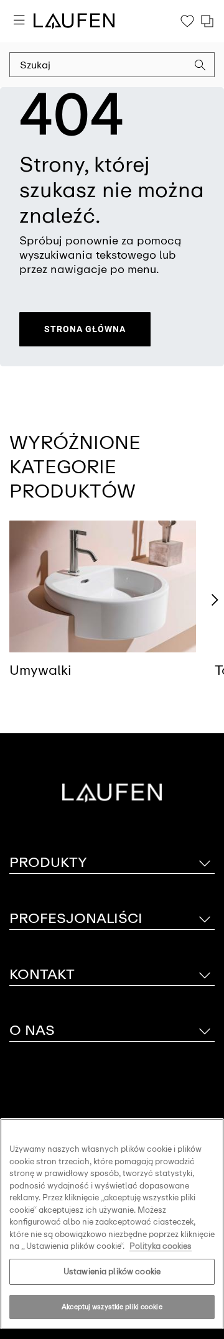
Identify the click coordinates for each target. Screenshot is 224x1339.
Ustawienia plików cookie (112, 1271)
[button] (200, 66)
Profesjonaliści (75, 918)
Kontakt (42, 974)
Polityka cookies (160, 1246)
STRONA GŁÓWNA (85, 329)
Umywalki (40, 670)
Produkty (48, 862)
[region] (112, 1223)
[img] (102, 586)
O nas (32, 1030)
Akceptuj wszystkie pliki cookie (112, 1306)
